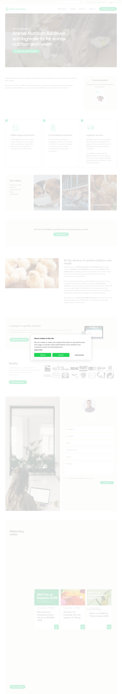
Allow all (42, 355)
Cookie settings (79, 355)
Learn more (38, 350)
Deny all (61, 355)
